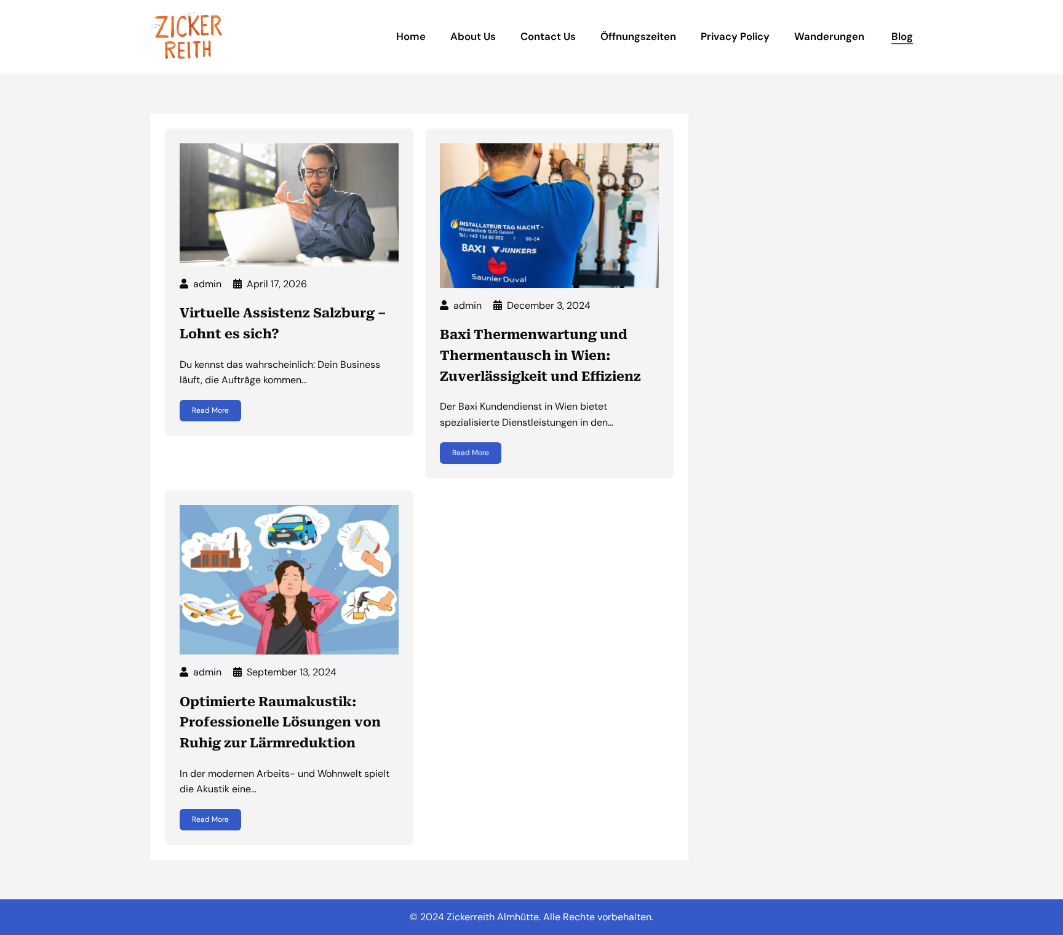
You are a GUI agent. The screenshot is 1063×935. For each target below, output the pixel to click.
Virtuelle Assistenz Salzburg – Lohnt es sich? (283, 323)
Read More (210, 410)
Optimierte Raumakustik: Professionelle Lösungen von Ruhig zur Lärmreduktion (280, 722)
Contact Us (548, 36)
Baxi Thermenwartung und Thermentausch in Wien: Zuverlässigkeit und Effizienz (540, 355)
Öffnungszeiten (638, 36)
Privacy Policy (735, 36)
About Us (473, 36)
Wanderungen (830, 36)
